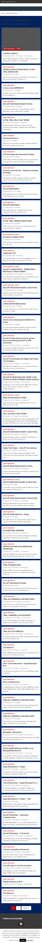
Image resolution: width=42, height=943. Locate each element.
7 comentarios (27, 884)
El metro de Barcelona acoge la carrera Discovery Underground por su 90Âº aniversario (18, 340)
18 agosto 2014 (8, 363)
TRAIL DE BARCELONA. (12, 565)
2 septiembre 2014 (9, 306)
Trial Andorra (8, 647)
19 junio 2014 (7, 468)
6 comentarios (23, 416)
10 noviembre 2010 (9, 836)
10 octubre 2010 (8, 868)
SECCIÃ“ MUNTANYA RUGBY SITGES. (18, 466)
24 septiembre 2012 (9, 634)
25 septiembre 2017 (9, 56)
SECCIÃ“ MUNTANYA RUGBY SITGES (17, 104)
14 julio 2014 (7, 434)
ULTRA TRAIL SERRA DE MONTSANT (17, 221)
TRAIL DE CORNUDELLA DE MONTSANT (19, 599)
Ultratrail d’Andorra (11, 138)
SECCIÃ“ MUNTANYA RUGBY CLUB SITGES (20, 498)
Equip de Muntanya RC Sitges (15, 398)
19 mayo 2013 (7, 551)
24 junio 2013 (7, 533)
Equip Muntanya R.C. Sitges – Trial (17, 799)
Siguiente (26, 908)
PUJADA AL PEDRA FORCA (13, 237)
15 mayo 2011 (7, 785)
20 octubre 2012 (8, 601)
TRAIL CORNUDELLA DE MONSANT (17, 615)
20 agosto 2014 (8, 345)
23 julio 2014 (7, 416)
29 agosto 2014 (8, 324)
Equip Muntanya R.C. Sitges (14, 767)
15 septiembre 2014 (9, 290)
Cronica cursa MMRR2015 (13, 88)
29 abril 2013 (7, 567)
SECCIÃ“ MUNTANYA (11, 205)
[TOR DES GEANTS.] (21, 39)
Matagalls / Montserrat (12, 732)
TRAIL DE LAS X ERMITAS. (13, 631)
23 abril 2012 (7, 684)
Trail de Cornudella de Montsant (16, 849)
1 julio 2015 (6, 140)
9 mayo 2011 (7, 801)
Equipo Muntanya (9, 49)
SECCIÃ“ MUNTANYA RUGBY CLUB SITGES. (20, 288)
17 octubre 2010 (8, 852)
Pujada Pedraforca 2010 (12, 882)
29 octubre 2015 (8, 90)
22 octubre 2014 (8, 223)
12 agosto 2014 (8, 382)
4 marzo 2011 (7, 820)
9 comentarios (22, 895)
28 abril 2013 (7, 585)
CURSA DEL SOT (9, 253)
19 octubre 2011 (8, 702)
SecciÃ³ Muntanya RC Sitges (14, 583)
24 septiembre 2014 (9, 274)
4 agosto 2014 (7, 400)
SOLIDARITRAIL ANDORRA (13, 530)
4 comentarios (25, 382)
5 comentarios (25, 345)
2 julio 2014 (6, 450)
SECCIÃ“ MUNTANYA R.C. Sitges (16, 514)
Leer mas (29, 940)
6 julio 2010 (6, 895)
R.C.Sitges (20, 56)
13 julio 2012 (7, 650)
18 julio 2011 (7, 769)
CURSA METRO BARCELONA (14, 304)
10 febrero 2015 (8, 175)
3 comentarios (28, 56)
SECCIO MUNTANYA (11, 189)
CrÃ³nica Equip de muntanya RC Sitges (18, 154)
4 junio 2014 (6, 484)
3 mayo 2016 (7, 74)
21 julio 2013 (7, 517)
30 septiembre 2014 (9, 255)
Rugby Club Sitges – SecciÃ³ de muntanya (20, 448)
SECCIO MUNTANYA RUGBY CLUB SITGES (20, 482)
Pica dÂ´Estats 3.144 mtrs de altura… (18, 866)
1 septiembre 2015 (9, 106)
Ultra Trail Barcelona (11, 682)
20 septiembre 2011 (9, 735)
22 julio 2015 (7, 122)
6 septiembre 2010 (9, 884)
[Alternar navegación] (3, 8)
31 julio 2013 (7, 501)
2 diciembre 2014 (8, 191)
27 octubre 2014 (8, 207)
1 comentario (23, 122)
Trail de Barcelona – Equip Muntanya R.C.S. (20, 783)
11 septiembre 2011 (9, 753)
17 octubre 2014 (8, 239)
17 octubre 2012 (8, 618)
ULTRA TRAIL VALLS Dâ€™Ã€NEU (16, 120)
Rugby (19, 49)
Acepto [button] (23, 940)
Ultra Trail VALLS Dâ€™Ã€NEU (15, 414)
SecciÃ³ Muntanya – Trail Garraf (16, 833)
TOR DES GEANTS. (10, 53)
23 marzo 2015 (7, 157)
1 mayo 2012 (7, 668)
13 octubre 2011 (8, 718)
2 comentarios (28, 274)
